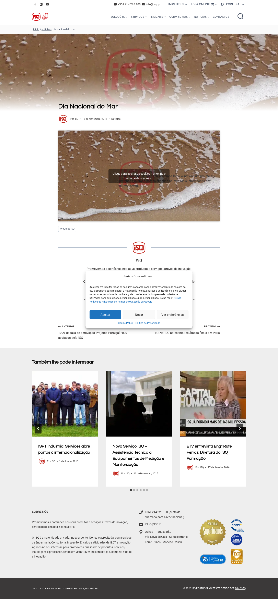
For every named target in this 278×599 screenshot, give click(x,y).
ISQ (76, 119)
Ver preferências (172, 314)
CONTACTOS (221, 16)
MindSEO (240, 588)
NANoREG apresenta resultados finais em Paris (187, 330)
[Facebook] (35, 4)
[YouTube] (47, 4)
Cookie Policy (125, 323)
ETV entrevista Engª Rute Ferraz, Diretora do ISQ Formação (209, 452)
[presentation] (65, 404)
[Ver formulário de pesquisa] (240, 16)
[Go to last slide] (38, 428)
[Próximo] (239, 428)
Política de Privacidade (147, 323)
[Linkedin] (41, 4)
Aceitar (105, 314)
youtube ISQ (67, 228)
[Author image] (63, 119)
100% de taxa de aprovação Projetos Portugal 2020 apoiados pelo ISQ (92, 332)
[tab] (131, 490)
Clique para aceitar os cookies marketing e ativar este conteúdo (139, 176)
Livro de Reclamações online (80, 588)
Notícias (115, 119)
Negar (139, 314)
